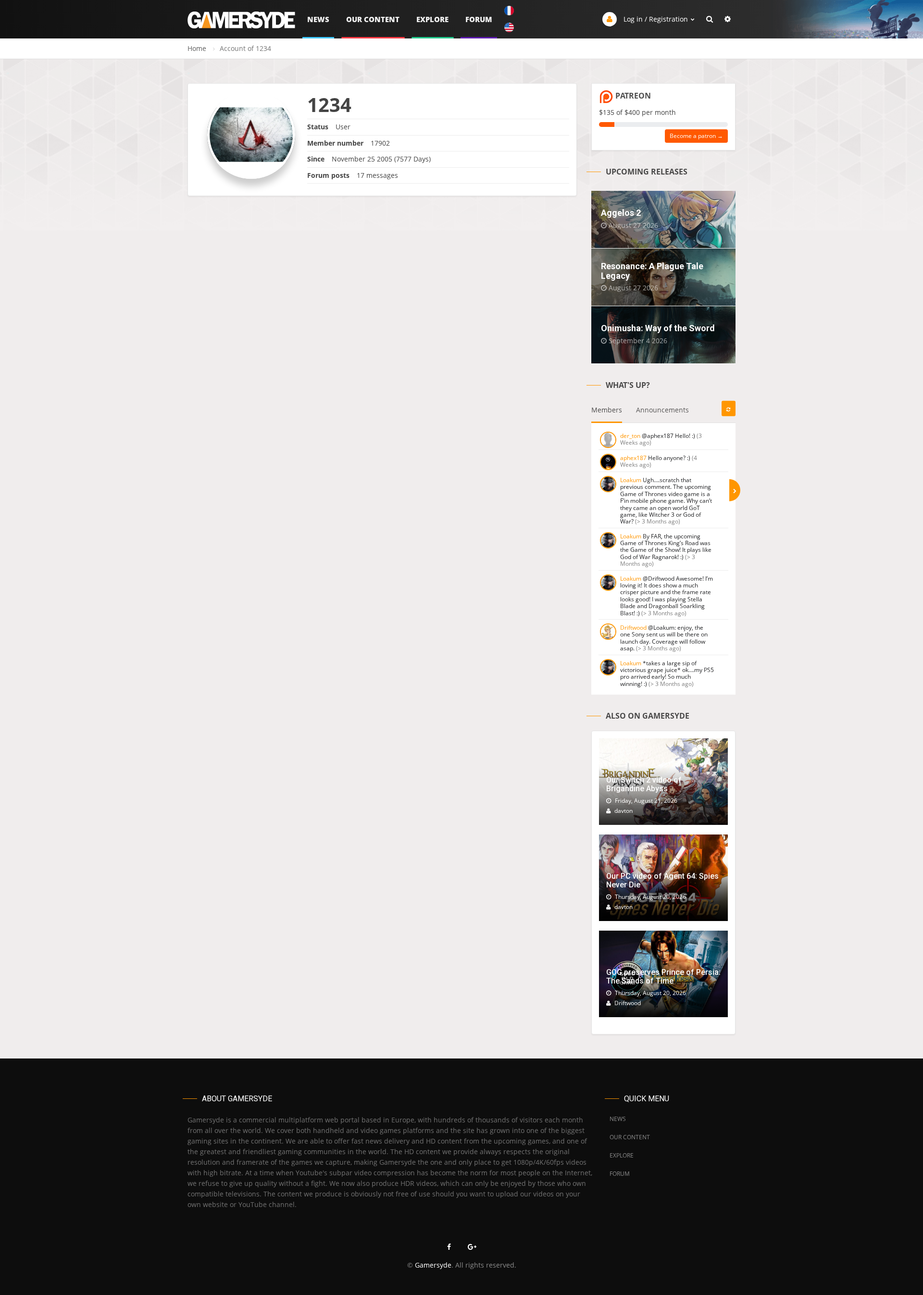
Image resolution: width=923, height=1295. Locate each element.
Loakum (630, 480)
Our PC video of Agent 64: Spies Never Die (662, 880)
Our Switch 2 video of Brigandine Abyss (644, 784)
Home (196, 48)
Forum (478, 19)
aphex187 (633, 458)
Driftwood (633, 627)
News (318, 19)
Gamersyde (433, 1265)
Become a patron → (696, 136)
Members (606, 409)
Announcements (662, 409)
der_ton (630, 436)
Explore (432, 19)
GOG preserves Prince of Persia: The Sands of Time (663, 976)
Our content (372, 19)
